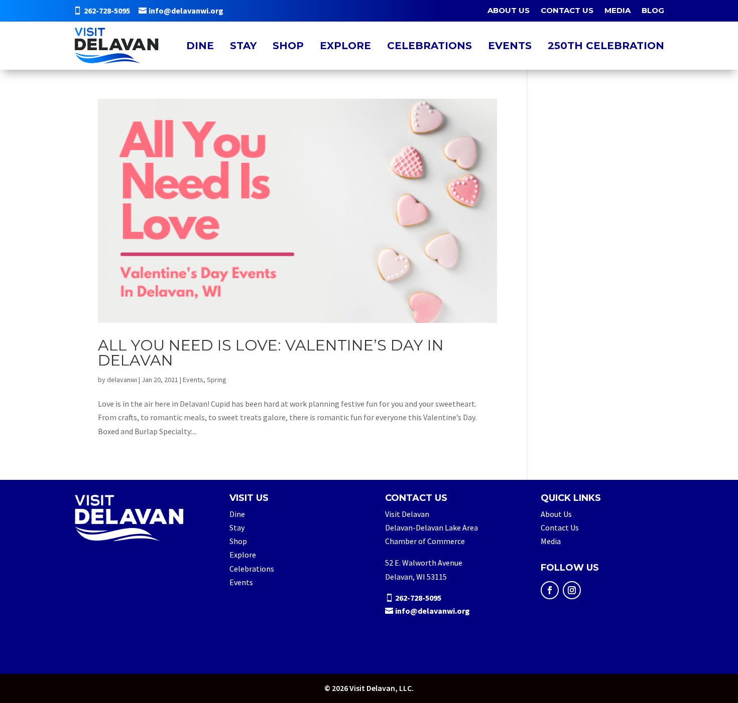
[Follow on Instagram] (572, 590)
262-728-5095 (107, 11)
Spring (216, 379)
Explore (345, 46)
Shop (288, 46)
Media (617, 11)
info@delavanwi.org (186, 11)
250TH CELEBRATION (606, 46)
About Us (508, 11)
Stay (243, 46)
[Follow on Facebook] (550, 590)
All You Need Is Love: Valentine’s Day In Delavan (271, 353)
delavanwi (122, 379)
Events (510, 46)
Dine (200, 46)
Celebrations (429, 46)
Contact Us (567, 11)
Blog (653, 11)
